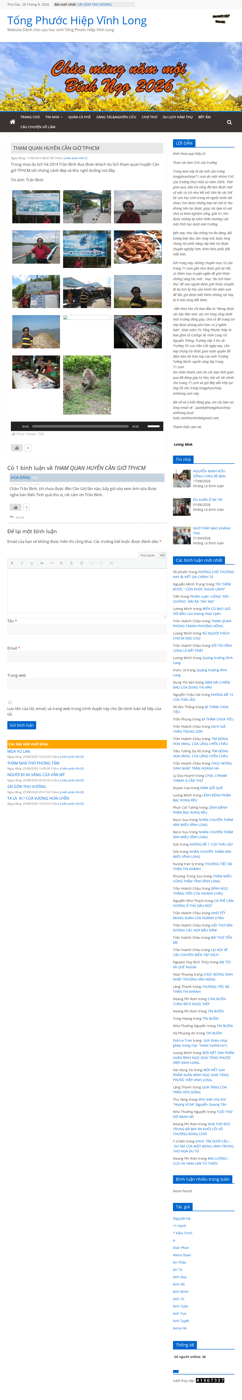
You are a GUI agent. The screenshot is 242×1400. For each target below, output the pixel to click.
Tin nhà (52, 117)
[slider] (154, 426)
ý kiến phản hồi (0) (72, 757)
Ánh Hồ (179, 1284)
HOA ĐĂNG (21, 477)
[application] (87, 426)
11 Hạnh (179, 1225)
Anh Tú (178, 1299)
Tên (12, 621)
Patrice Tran (182, 1040)
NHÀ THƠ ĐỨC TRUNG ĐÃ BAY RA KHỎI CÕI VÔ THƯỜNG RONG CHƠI (202, 1129)
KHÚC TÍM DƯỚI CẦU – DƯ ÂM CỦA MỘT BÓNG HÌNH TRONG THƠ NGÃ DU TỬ (203, 1146)
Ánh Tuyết (181, 1321)
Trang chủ (30, 117)
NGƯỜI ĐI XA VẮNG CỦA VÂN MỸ (36, 774)
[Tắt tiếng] (144, 426)
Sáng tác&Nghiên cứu (116, 117)
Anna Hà (179, 1328)
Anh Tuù (179, 1313)
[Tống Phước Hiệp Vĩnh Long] (12, 122)
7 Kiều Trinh (182, 1233)
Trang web (16, 675)
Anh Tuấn (180, 1306)
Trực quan (147, 555)
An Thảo (179, 1262)
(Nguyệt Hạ (181, 1218)
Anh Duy (179, 1277)
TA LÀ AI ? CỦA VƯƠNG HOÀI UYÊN (38, 798)
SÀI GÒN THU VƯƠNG (95, 4)
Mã (162, 555)
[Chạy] (17, 426)
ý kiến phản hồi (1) (75, 158)
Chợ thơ (149, 117)
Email (13, 648)
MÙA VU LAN (18, 751)
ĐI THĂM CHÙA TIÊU (217, 719)
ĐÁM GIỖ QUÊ (211, 788)
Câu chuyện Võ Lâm (38, 127)
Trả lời (20, 517)
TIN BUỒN (216, 1011)
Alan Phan (181, 1247)
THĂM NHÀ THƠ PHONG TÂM (33, 763)
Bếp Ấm (204, 117)
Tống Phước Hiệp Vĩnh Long (77, 20)
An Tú (177, 1269)
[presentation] (13, 563)
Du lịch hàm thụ (178, 117)
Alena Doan (182, 1255)
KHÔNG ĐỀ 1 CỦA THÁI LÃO (211, 844)
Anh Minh (181, 1291)
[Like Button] (17, 447)
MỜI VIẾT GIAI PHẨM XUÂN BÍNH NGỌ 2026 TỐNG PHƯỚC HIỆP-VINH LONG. (203, 1057)
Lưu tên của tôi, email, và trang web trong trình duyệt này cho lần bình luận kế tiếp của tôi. (84, 711)
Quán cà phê (79, 117)
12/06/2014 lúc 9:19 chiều (24, 484)
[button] (13, 563)
